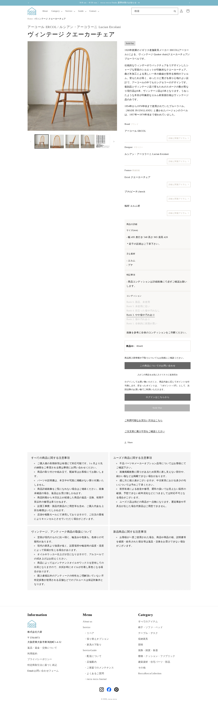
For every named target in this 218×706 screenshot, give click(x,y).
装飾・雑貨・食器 (148, 650)
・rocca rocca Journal (95, 679)
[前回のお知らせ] (28, 3)
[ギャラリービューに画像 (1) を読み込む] (41, 141)
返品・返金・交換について (42, 648)
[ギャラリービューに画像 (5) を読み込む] (103, 141)
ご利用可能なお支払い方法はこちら (144, 420)
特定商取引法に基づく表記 (42, 665)
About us (87, 621)
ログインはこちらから (158, 397)
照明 (140, 644)
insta (101, 689)
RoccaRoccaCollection (149, 673)
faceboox (109, 689)
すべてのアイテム (148, 621)
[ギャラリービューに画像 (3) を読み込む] (72, 141)
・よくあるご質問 (94, 673)
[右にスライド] (114, 141)
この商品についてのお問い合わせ (157, 365)
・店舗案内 (90, 662)
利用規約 (32, 653)
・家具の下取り (92, 644)
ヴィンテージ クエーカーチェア (50, 19)
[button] (57, 11)
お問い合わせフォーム (46, 671)
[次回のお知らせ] (189, 3)
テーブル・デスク (148, 633)
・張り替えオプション (96, 639)
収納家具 (143, 639)
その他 (142, 667)
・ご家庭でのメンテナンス (99, 667)
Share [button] (130, 442)
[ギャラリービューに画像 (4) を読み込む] (87, 141)
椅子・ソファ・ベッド (150, 627)
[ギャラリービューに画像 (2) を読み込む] (57, 141)
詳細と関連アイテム (178, 138)
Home (30, 19)
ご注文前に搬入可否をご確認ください (145, 431)
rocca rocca (112, 699)
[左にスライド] (30, 141)
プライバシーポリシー (39, 659)
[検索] (175, 11)
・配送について (92, 656)
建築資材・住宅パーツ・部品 (154, 662)
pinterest (116, 689)
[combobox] (155, 11)
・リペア (89, 633)
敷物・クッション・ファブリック (156, 656)
